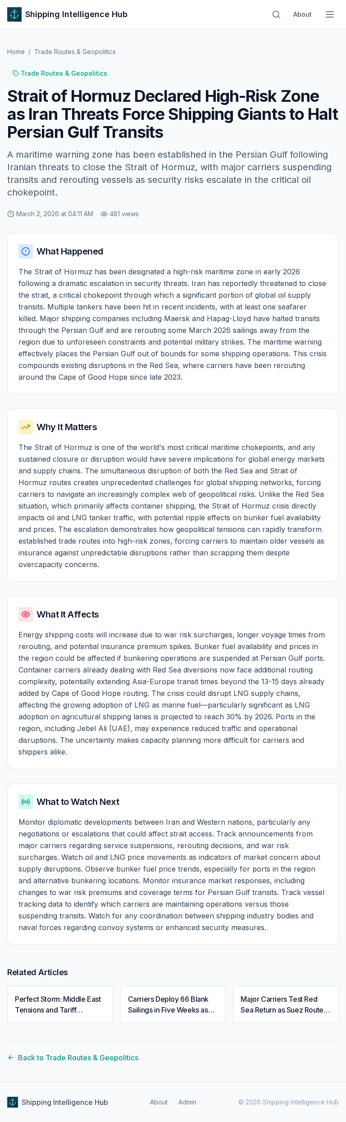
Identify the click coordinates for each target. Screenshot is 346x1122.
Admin (187, 1102)
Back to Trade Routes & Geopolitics (78, 1057)
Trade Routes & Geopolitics (75, 51)
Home (16, 51)
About (302, 14)
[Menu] (330, 14)
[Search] (276, 14)
